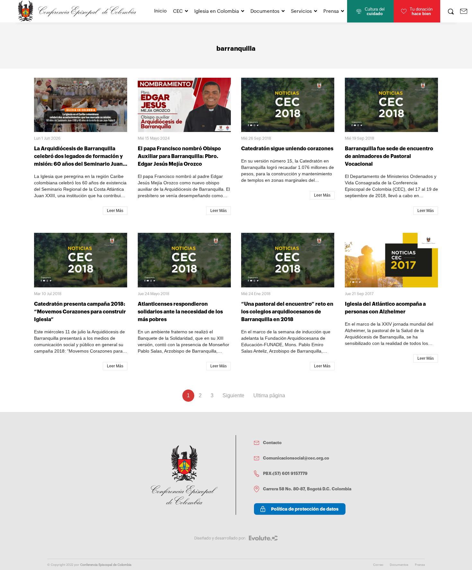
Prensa (331, 11)
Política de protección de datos (304, 509)
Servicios (301, 11)
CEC (178, 11)
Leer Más (115, 210)
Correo (378, 564)
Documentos (264, 11)
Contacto (272, 443)
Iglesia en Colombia (216, 11)
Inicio (160, 11)
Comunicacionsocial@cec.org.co (296, 458)
